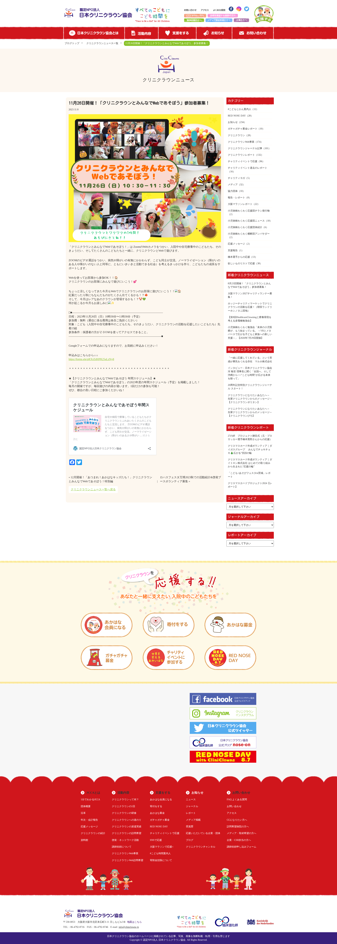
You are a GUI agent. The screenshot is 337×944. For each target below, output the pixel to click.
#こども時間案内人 (160, 853)
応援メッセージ (236, 243)
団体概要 (86, 806)
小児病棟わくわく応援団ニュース (246, 220)
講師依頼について (121, 846)
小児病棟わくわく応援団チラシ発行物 (249, 210)
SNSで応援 (156, 840)
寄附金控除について (161, 860)
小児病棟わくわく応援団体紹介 (245, 227)
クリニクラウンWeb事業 (241, 141)
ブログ (189, 840)
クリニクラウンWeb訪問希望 (127, 860)
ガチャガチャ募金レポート (242, 128)
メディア (233, 184)
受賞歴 (189, 826)
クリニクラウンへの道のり (126, 819)
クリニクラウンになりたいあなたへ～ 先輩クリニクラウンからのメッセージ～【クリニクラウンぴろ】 (250, 412)
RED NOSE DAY (237, 115)
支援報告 (233, 250)
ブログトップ (72, 43)
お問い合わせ (234, 806)
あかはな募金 (157, 813)
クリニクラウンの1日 (123, 806)
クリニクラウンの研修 (124, 813)
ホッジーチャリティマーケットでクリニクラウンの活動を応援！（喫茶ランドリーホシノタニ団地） (250, 307)
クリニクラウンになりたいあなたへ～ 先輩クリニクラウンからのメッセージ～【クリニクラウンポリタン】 (250, 399)
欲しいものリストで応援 (241, 263)
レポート (191, 813)
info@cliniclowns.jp (129, 927)
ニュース (191, 799)
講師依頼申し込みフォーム (241, 846)
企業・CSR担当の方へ (239, 840)
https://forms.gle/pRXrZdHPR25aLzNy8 (91, 359)
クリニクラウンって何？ (125, 799)
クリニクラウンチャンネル (200, 846)
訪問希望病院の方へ (238, 826)
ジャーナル (192, 806)
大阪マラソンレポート (240, 204)
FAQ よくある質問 (237, 799)
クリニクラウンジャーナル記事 (245, 148)
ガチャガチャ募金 (160, 819)
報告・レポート (236, 197)
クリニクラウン (236, 135)
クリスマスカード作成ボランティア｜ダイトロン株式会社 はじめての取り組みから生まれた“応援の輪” (250, 463)
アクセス (232, 813)
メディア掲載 (193, 819)
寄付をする (156, 806)
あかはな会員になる (161, 799)
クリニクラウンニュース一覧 (102, 43)
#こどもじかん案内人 (239, 109)
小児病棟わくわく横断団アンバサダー (249, 233)
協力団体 (233, 191)
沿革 (83, 813)
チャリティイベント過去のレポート (247, 167)
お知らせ (233, 122)
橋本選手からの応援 (239, 256)
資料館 (84, 840)
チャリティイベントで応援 (242, 161)
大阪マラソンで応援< (161, 846)
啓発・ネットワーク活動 (125, 840)
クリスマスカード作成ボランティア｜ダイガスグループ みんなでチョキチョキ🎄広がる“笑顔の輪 (250, 449)
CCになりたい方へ (237, 819)
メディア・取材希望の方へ (241, 833)
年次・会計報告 (89, 819)
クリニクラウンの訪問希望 (126, 833)
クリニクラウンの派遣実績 (126, 826)
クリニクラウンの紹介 (93, 833)
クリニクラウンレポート (241, 154)
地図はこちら (134, 922)
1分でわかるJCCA (90, 799)
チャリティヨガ (236, 178)
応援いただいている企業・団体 (203, 833)
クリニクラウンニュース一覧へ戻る (93, 489)
